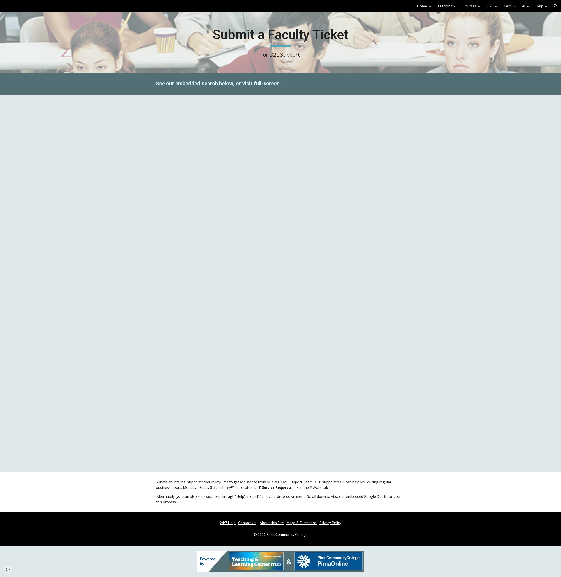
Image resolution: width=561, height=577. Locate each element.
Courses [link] (469, 6)
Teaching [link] (445, 6)
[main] (280, 42)
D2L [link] (490, 6)
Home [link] (422, 6)
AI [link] (523, 6)
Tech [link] (508, 6)
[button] (555, 6)
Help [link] (539, 6)
